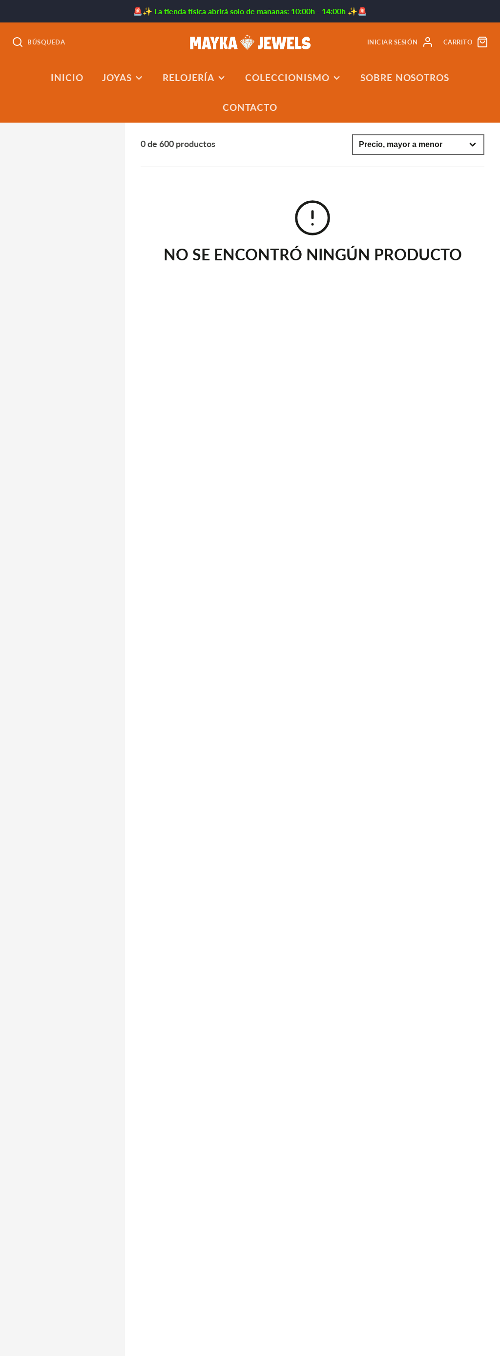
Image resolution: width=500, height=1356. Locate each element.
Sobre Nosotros (404, 77)
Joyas (117, 77)
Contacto (250, 107)
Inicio (67, 77)
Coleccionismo (287, 77)
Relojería (188, 77)
